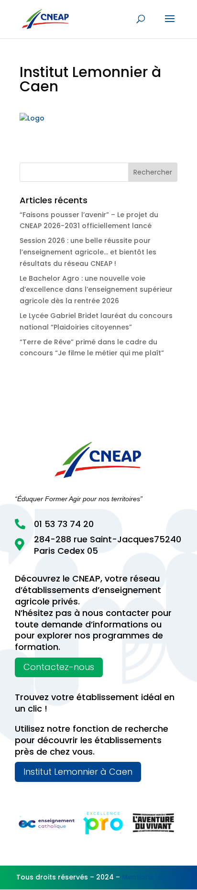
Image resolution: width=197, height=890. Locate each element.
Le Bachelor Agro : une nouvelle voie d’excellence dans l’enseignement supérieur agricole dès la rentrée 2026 (96, 290)
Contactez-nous (58, 667)
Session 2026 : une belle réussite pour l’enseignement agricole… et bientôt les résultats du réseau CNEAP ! (88, 252)
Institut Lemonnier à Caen (77, 772)
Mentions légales (151, 877)
